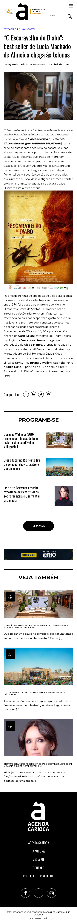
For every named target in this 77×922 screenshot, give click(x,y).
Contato (38, 867)
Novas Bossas (28, 29)
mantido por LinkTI (38, 918)
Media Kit (38, 859)
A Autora (39, 851)
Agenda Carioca (38, 842)
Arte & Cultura (12, 29)
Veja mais (39, 526)
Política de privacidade (38, 876)
